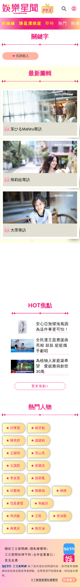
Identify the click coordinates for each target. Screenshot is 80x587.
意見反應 (11, 560)
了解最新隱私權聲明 (45, 579)
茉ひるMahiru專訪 (26, 129)
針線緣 (8, 23)
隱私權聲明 (38, 548)
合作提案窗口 (43, 554)
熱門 (62, 23)
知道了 (71, 579)
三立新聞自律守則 (18, 554)
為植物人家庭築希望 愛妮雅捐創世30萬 (52, 366)
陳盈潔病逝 (30, 23)
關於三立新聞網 (16, 548)
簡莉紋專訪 (20, 180)
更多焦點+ (40, 386)
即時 (49, 23)
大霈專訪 (18, 230)
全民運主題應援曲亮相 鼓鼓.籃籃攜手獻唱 (52, 345)
